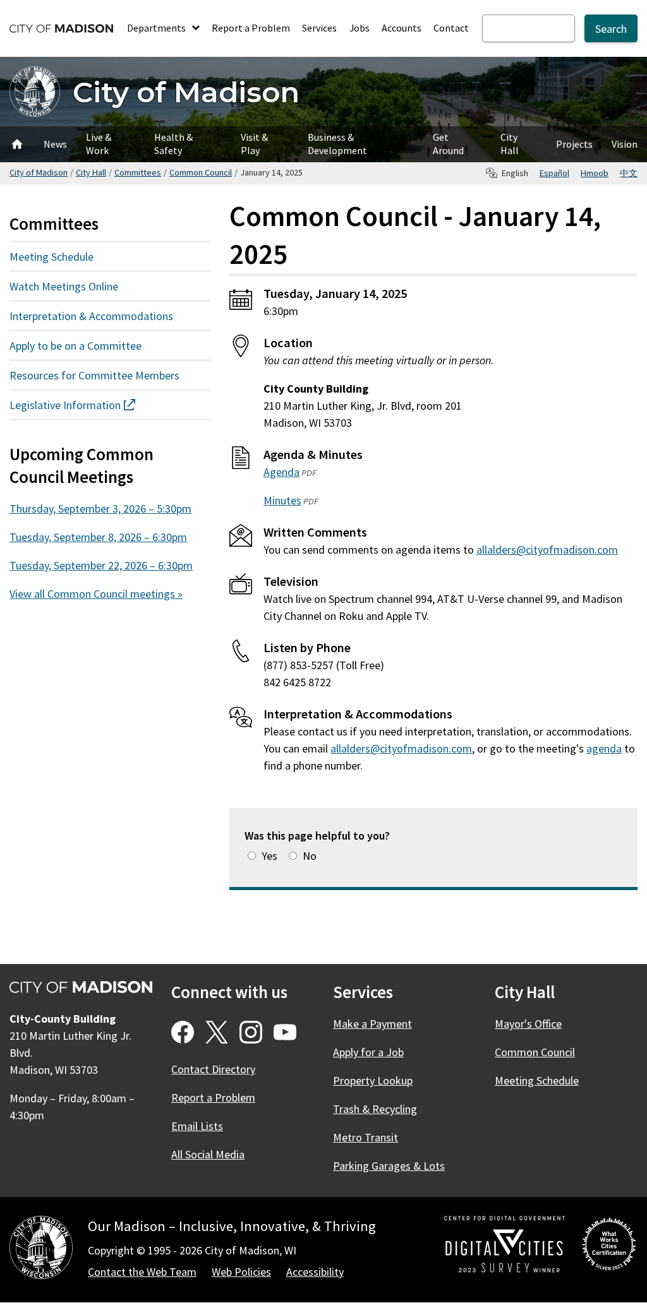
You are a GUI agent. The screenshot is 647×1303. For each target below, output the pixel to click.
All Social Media (208, 1154)
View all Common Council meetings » (96, 593)
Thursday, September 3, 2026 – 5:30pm (100, 508)
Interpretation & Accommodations (91, 316)
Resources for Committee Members (94, 375)
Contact (451, 27)
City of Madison (186, 91)
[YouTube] (285, 1032)
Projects (574, 144)
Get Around (448, 144)
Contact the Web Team (142, 1271)
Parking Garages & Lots (389, 1165)
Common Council (200, 172)
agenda (604, 748)
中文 (629, 173)
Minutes (282, 500)
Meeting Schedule (51, 256)
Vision (625, 144)
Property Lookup (373, 1080)
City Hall (509, 144)
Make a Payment (372, 1023)
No (310, 855)
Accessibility (315, 1271)
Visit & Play (254, 144)
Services (319, 27)
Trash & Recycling (375, 1109)
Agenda (281, 472)
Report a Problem (251, 27)
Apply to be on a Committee (75, 345)
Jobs (359, 27)
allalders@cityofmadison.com (547, 549)
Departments (157, 27)
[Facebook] (182, 1032)
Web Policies (241, 1271)
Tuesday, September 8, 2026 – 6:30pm (98, 537)
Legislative (95, 405)
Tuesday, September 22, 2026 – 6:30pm (101, 565)
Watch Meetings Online (63, 286)
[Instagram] (250, 1032)
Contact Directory (213, 1069)
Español (554, 173)
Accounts (401, 27)
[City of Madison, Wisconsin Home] (41, 1249)
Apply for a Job (368, 1052)
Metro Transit (365, 1137)
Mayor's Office (528, 1023)
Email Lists (197, 1126)
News (55, 144)
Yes (269, 855)
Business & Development (337, 144)
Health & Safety (173, 144)
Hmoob (594, 173)
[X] (216, 1032)
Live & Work (98, 144)
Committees (137, 172)
